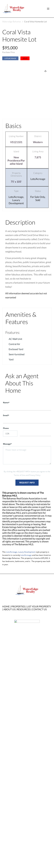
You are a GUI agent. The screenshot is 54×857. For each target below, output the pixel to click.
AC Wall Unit (15, 338)
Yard (11, 359)
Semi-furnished (16, 354)
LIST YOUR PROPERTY (39, 606)
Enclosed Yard (16, 349)
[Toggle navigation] (48, 8)
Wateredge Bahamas (11, 21)
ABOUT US (9, 609)
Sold (37, 200)
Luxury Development (16, 201)
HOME (6, 606)
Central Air (14, 344)
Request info (27, 482)
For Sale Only (37, 196)
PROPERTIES (18, 606)
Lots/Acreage (10, 58)
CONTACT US (39, 609)
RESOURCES (23, 609)
